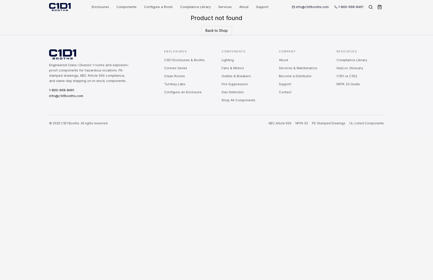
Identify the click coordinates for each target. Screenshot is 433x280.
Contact (285, 92)
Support (262, 7)
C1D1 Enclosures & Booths (184, 60)
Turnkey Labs (174, 84)
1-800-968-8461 (350, 7)
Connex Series (175, 68)
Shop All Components (238, 100)
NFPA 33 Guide (348, 84)
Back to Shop (216, 30)
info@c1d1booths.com (312, 7)
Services (225, 7)
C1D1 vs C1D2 (347, 76)
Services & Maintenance (298, 68)
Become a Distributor (295, 76)
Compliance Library (195, 7)
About (244, 7)
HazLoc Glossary (350, 68)
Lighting (228, 60)
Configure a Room (158, 7)
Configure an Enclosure (182, 92)
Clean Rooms (174, 76)
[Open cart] (379, 7)
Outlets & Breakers (236, 76)
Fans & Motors (233, 68)
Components (127, 7)
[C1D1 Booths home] (60, 7)
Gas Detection (233, 92)
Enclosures (100, 7)
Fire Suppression (235, 84)
